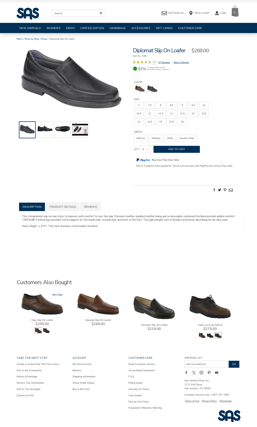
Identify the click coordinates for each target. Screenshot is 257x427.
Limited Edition (92, 28)
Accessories (140, 28)
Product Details (62, 207)
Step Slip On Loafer (42, 320)
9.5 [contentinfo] (193, 105)
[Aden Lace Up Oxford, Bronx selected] (218, 337)
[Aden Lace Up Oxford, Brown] (202, 337)
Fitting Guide (135, 383)
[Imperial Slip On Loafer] (98, 314)
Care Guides (135, 395)
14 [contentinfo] (138, 121)
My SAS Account (82, 364)
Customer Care (190, 28)
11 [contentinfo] (149, 113)
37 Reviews (164, 62)
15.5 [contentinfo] (171, 121)
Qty (136, 149)
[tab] (32, 206)
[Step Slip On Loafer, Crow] (46, 332)
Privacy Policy (209, 401)
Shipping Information (84, 376)
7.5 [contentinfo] (149, 105)
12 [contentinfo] (171, 113)
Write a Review (181, 62)
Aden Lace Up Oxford (210, 325)
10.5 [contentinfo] (139, 113)
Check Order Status (84, 383)
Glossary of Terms (138, 389)
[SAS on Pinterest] (210, 372)
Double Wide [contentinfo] (187, 138)
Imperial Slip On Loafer (98, 320)
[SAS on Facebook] (187, 372)
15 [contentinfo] (160, 121)
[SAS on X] (195, 372)
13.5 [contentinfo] (204, 113)
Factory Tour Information (30, 383)
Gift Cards (164, 28)
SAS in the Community (29, 370)
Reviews (90, 207)
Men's (70, 28)
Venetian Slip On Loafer (154, 325)
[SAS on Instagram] (203, 372)
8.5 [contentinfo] (171, 105)
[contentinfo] (139, 88)
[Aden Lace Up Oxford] (210, 319)
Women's (53, 28)
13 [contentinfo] (193, 113)
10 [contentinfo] (203, 105)
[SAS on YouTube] (218, 372)
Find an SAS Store (138, 401)
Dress (44, 39)
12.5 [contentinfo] (182, 113)
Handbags (118, 28)
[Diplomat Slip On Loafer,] (71, 79)
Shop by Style (32, 39)
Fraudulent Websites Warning (145, 408)
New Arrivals (30, 28)
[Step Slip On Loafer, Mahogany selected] (38, 332)
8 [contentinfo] (160, 105)
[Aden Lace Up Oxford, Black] (210, 337)
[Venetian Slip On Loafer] (154, 319)
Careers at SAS (25, 395)
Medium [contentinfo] (156, 138)
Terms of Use (191, 401)
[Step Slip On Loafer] (42, 314)
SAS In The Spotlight (28, 389)
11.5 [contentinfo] (160, 113)
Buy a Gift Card (81, 389)
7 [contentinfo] (139, 105)
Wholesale (225, 401)
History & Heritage (27, 376)
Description (32, 207)
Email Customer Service (141, 364)
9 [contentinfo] (182, 105)
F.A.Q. (131, 376)
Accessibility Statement (141, 370)
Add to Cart (176, 149)
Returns (77, 370)
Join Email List (193, 358)
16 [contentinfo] (182, 121)
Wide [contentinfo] (170, 138)
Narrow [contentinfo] (141, 138)
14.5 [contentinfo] (149, 121)
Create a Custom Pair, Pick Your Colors (38, 364)
